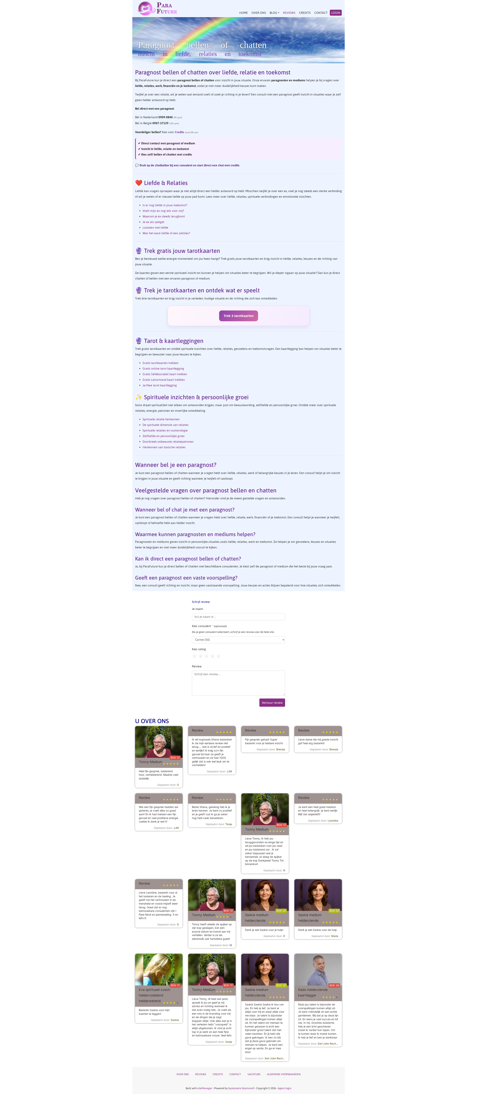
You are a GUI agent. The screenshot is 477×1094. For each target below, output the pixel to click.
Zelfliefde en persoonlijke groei (163, 436)
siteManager (204, 1088)
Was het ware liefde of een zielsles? (166, 233)
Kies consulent (233, 628)
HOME (243, 12)
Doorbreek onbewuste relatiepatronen (168, 441)
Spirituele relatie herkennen (161, 419)
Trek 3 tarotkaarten (239, 316)
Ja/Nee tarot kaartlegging (160, 385)
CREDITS (305, 12)
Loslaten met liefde (155, 227)
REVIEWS (289, 12)
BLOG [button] (273, 12)
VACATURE (253, 1074)
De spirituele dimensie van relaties (166, 424)
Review (197, 666)
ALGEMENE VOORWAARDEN (284, 1074)
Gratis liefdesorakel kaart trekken (165, 374)
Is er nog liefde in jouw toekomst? (165, 205)
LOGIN (335, 12)
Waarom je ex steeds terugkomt (164, 216)
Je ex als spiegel (153, 222)
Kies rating (199, 649)
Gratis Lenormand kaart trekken (164, 379)
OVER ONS (259, 12)
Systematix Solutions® (241, 1088)
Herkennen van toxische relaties (164, 447)
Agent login (284, 1088)
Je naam (197, 608)
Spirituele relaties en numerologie (165, 430)
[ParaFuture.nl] (157, 8)
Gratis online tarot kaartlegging (163, 368)
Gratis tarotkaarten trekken (161, 363)
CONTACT (321, 12)
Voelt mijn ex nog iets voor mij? (163, 210)
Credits (179, 132)
